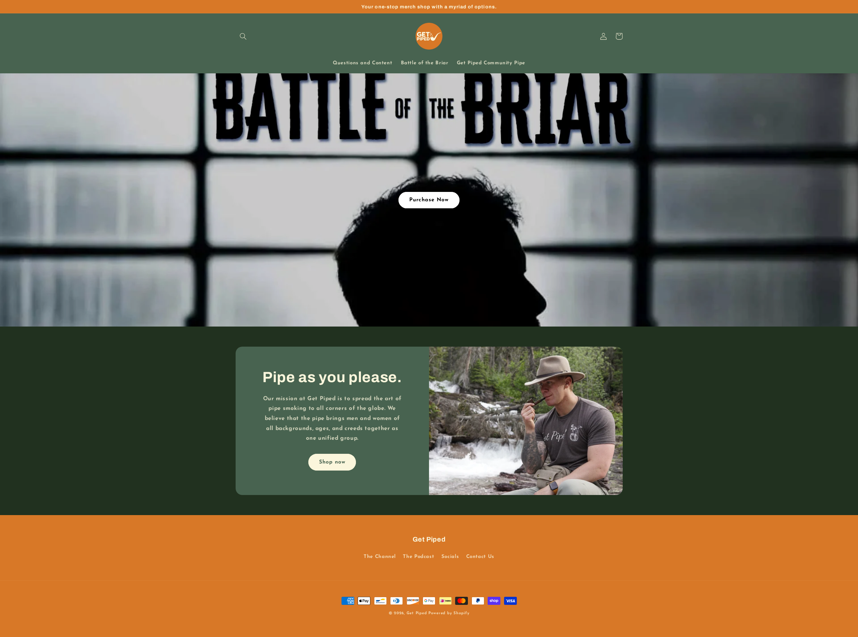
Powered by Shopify (448, 613)
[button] (243, 36)
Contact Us (480, 556)
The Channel (380, 556)
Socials (450, 556)
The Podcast (418, 556)
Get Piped (417, 613)
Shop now (332, 462)
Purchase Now (429, 200)
